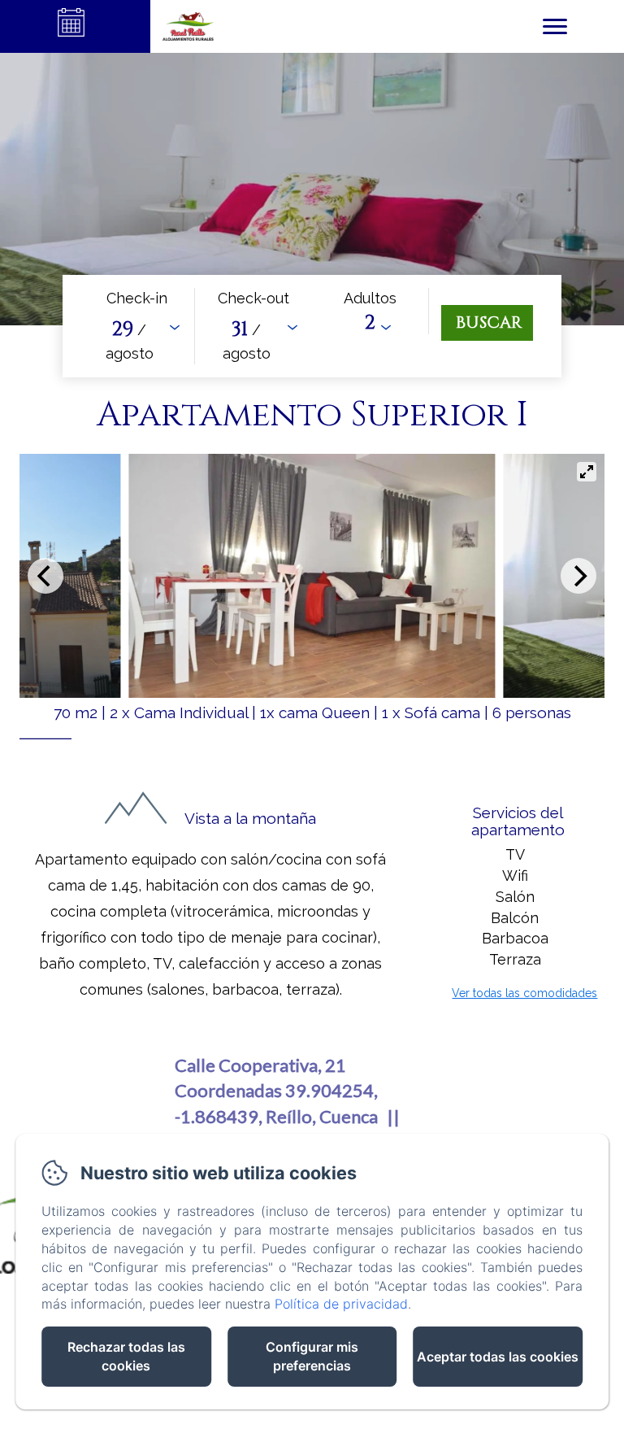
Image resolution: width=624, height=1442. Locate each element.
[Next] (578, 576)
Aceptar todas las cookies (497, 1356)
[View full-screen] (586, 471)
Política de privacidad (341, 1304)
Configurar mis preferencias (312, 1356)
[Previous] (45, 576)
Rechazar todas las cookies (126, 1356)
